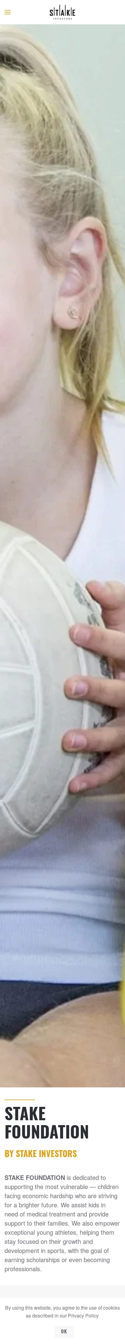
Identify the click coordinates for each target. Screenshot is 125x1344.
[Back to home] (63, 12)
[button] (8, 12)
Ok (64, 1331)
